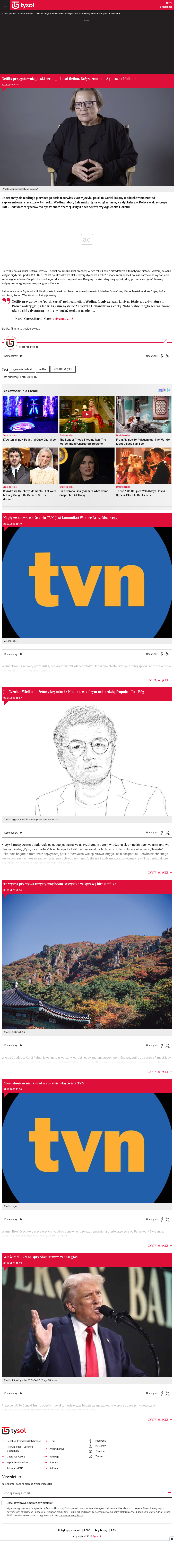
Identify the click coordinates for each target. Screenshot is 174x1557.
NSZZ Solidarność (166, 5)
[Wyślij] (169, 1492)
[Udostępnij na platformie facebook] (162, 356)
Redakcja (54, 1456)
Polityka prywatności (69, 1530)
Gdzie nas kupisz (16, 1456)
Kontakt (54, 1462)
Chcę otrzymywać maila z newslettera (30, 1503)
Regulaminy (101, 1530)
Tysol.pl (97, 1536)
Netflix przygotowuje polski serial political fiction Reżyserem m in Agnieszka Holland (78, 14)
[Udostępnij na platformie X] (168, 356)
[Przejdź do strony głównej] (23, 5)
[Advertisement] (87, 47)
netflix (42, 369)
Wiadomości (26, 14)
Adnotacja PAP (15, 1468)
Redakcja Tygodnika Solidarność (24, 1441)
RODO (87, 1530)
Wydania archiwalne (17, 1462)
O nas (53, 1441)
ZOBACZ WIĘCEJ (63, 369)
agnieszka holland (22, 369)
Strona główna (9, 14)
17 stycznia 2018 (62, 319)
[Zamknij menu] (5, 5)
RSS (113, 1530)
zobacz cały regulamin (71, 1515)
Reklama (54, 1468)
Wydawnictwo (57, 1449)
